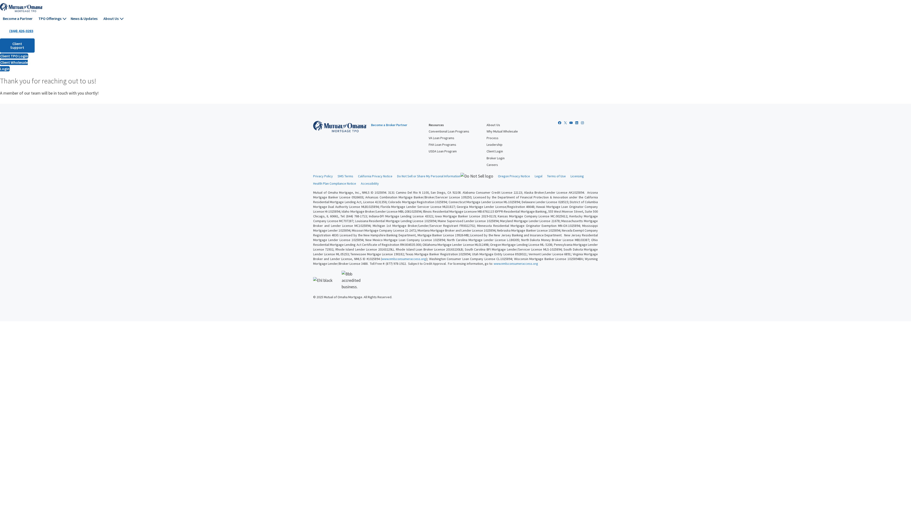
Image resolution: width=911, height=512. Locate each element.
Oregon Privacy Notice (514, 176)
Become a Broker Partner (389, 125)
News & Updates (84, 18)
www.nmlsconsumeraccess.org (404, 259)
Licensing (577, 176)
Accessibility (370, 183)
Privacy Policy (323, 176)
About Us (111, 18)
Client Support (17, 45)
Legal (538, 176)
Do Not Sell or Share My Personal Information (428, 176)
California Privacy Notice (375, 176)
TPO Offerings (49, 18)
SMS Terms (345, 176)
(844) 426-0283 (21, 30)
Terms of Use (556, 176)
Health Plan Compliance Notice (334, 183)
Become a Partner (18, 18)
